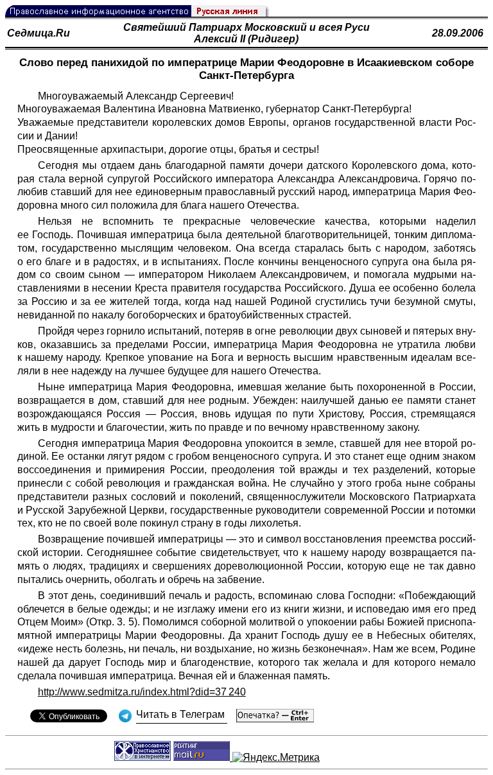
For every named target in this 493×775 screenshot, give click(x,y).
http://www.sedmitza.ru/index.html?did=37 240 (142, 691)
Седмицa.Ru (38, 33)
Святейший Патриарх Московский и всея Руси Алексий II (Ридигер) (246, 33)
